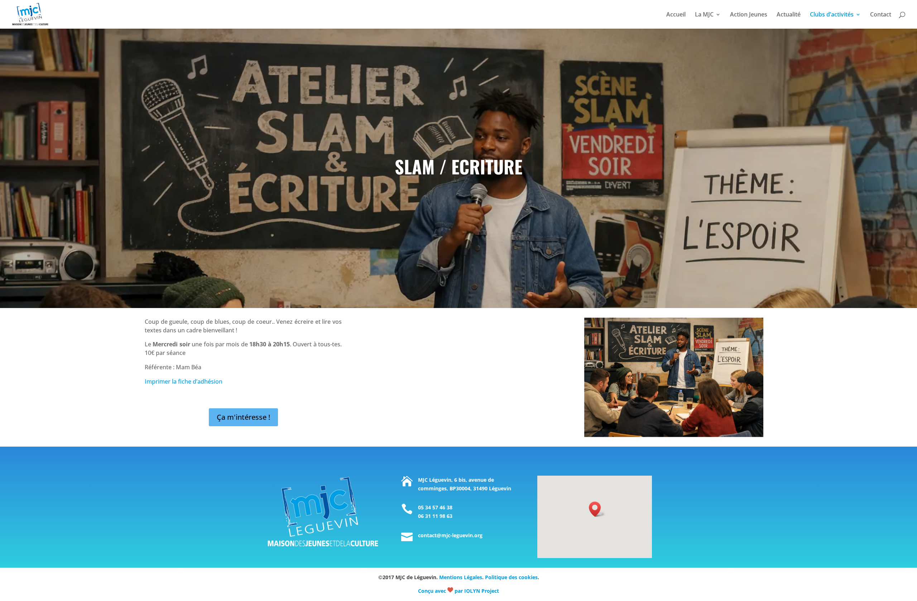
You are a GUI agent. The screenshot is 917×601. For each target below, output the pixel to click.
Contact (880, 15)
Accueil (676, 15)
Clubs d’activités (832, 15)
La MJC (704, 15)
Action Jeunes (748, 15)
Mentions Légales (460, 577)
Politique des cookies (511, 577)
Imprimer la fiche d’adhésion (183, 381)
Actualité (789, 15)
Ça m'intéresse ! (243, 417)
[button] (597, 509)
